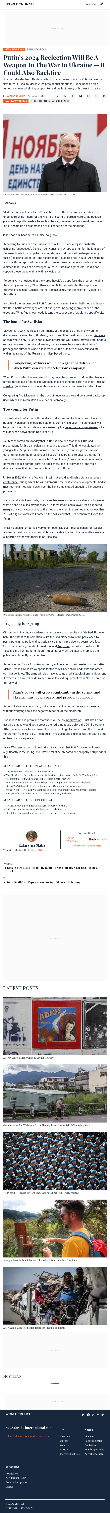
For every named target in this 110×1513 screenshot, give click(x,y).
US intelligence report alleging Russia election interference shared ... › (42, 812)
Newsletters (11, 1473)
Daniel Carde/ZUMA (75, 614)
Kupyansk (63, 646)
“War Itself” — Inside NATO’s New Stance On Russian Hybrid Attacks (41, 1192)
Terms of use (11, 1507)
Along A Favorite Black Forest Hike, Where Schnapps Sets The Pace (40, 1260)
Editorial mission (93, 1440)
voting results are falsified (76, 632)
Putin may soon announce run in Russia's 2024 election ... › (35, 809)
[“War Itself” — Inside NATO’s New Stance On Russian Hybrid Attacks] (55, 1161)
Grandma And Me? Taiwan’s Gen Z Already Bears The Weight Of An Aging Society (48, 1125)
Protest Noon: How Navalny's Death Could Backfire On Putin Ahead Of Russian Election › (51, 789)
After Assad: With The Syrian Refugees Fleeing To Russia (34, 1327)
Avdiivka (99, 335)
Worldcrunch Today (15, 1477)
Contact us (90, 1445)
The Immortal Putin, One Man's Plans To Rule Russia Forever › (37, 778)
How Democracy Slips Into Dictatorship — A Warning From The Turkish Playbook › (48, 782)
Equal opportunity (94, 1449)
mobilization (73, 720)
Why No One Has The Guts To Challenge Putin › (30, 771)
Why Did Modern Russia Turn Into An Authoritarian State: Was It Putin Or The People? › (51, 775)
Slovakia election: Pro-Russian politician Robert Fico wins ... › (37, 805)
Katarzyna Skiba (15, 96)
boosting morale (72, 308)
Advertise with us (94, 1453)
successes (23, 248)
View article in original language (86, 845)
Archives (64, 1445)
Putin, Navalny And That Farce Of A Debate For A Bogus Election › (39, 793)
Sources (64, 1440)
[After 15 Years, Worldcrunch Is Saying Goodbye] (55, 1026)
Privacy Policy (26, 1507)
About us (89, 1436)
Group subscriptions (16, 1482)
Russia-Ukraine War (14, 49)
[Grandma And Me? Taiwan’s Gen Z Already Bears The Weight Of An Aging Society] (55, 1093)
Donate (9, 1486)
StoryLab (64, 1449)
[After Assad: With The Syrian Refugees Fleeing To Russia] (55, 1296)
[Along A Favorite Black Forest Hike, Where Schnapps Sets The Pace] (55, 1229)
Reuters (8, 441)
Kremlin (47, 216)
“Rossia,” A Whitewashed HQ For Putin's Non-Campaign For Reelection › (43, 786)
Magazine (65, 1436)
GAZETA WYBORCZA (16, 101)
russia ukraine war (36, 49)
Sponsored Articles (69, 1453)
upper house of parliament (81, 427)
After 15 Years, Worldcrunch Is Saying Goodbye (29, 1057)
